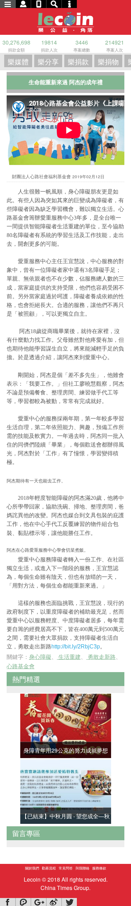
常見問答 (66, 868)
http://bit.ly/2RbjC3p (75, 646)
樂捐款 (78, 61)
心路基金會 (21, 666)
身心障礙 (40, 657)
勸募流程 (49, 868)
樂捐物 (108, 61)
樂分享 (48, 61)
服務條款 (99, 868)
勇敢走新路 (101, 657)
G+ (38, 902)
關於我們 (32, 868)
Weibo (53, 902)
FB (7, 902)
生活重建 (69, 657)
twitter (69, 902)
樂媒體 (18, 61)
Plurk (23, 902)
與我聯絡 (82, 868)
